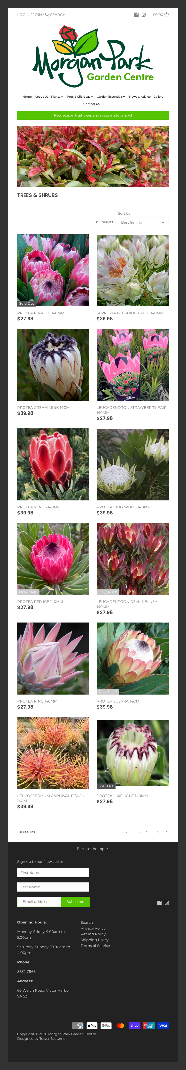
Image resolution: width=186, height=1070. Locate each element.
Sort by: (124, 213)
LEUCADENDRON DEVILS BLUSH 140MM (127, 604)
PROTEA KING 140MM (37, 701)
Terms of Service (95, 945)
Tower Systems (52, 1039)
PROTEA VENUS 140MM (39, 507)
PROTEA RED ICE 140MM (40, 601)
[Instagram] (144, 14)
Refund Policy (93, 934)
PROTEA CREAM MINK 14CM (43, 407)
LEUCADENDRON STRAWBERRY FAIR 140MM (132, 410)
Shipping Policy (94, 940)
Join (37, 14)
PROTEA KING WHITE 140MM (124, 507)
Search (87, 922)
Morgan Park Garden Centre (72, 1034)
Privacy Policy (93, 928)
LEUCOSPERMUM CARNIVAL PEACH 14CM (50, 798)
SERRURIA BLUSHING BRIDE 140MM (130, 313)
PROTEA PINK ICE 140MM (40, 313)
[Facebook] (136, 14)
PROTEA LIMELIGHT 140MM (122, 795)
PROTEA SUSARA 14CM (118, 701)
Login (23, 14)
